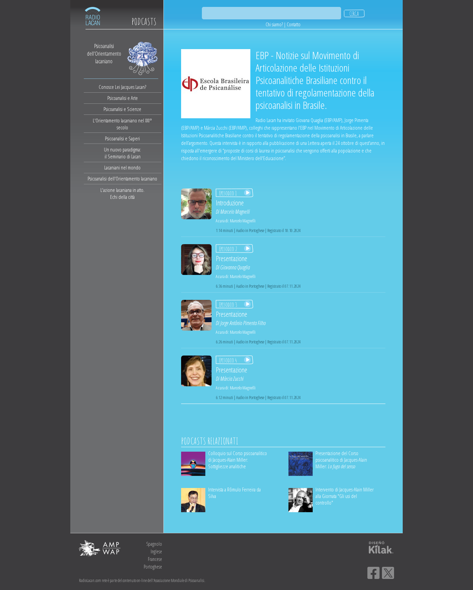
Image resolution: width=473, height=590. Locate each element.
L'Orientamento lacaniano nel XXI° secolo (122, 124)
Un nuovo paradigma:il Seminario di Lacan (122, 153)
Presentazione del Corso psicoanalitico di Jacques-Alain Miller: (341, 460)
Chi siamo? (274, 24)
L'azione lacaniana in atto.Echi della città (122, 193)
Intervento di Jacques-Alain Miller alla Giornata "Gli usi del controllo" (344, 496)
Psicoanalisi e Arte (122, 97)
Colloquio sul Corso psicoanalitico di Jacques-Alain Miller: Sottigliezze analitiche (237, 460)
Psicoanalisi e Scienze (122, 108)
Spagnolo (154, 544)
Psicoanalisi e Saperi (122, 138)
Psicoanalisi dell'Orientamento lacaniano (122, 178)
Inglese (156, 551)
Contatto (294, 24)
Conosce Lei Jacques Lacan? (122, 86)
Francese (155, 559)
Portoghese (153, 566)
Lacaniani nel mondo (122, 167)
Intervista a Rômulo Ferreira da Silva (234, 492)
